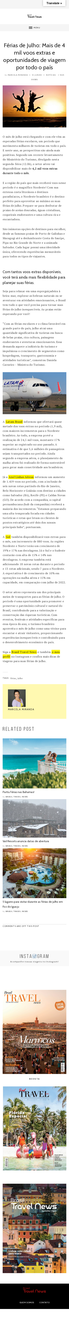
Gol (8, 537)
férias (13, 678)
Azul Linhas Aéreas (21, 477)
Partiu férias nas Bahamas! (18, 792)
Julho (20, 678)
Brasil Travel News (24, 652)
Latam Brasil (14, 422)
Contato (44, 1302)
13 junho (37, 75)
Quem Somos (26, 1302)
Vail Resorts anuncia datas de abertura (26, 841)
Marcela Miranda (18, 75)
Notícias (51, 75)
